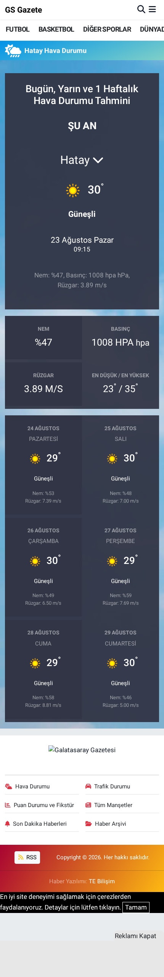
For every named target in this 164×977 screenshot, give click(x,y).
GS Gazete (23, 9)
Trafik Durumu (112, 786)
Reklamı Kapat (135, 936)
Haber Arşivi (110, 823)
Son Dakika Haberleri (40, 823)
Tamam (136, 907)
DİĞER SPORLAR (107, 29)
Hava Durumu (32, 786)
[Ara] (141, 9)
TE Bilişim (102, 881)
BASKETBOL (56, 29)
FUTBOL (17, 29)
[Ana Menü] (152, 9)
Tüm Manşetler (113, 805)
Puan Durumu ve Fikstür (44, 805)
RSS (31, 857)
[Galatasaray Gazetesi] (82, 749)
